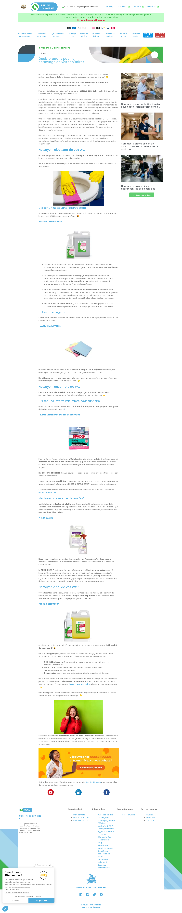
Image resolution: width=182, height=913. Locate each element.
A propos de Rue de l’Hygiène (105, 816)
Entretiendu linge (96, 35)
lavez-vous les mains (80, 684)
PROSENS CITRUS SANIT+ (51, 221)
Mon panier (124, 7)
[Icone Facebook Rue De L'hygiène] (88, 894)
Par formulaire (128, 814)
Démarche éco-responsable (105, 838)
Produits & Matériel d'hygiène (55, 48)
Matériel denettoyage (41, 35)
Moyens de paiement (103, 860)
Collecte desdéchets (110, 35)
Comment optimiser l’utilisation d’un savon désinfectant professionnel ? (141, 105)
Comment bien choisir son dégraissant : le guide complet (138, 187)
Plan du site (103, 845)
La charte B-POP (105, 826)
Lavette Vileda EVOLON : (50, 326)
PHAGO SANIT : (46, 518)
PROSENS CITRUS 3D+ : (49, 604)
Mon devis (138, 7)
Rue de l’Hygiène (93, 782)
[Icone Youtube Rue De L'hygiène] (101, 894)
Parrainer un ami (80, 820)
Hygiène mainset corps (57, 35)
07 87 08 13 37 (111, 14)
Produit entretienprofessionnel (25, 35)
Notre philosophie (106, 828)
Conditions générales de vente (104, 854)
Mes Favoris (153, 7)
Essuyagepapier (72, 35)
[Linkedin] (81, 894)
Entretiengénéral (84, 35)
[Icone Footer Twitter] (94, 894)
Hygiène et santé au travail (106, 833)
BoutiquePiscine (148, 35)
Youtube (150, 820)
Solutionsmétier (136, 35)
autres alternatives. (48, 492)
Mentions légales (105, 848)
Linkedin (150, 814)
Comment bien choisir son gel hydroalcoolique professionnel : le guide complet (139, 146)
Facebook (151, 817)
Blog (100, 842)
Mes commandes (81, 817)
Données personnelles (104, 866)
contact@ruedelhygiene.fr (138, 14)
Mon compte (110, 7)
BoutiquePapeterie (160, 35)
